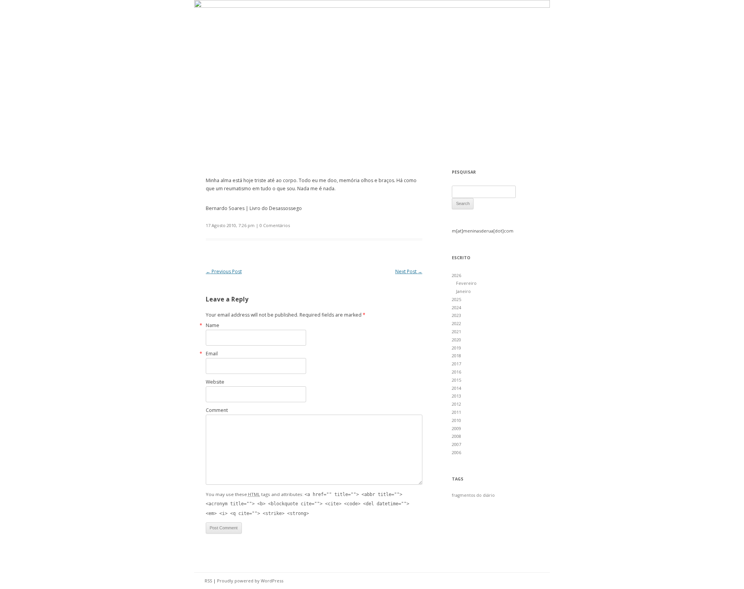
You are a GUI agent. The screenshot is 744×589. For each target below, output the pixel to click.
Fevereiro (466, 283)
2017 (456, 364)
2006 (456, 452)
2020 (456, 340)
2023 (456, 315)
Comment (217, 410)
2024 (456, 307)
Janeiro (463, 291)
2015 (456, 380)
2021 (456, 331)
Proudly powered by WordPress (250, 581)
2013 (456, 396)
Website (215, 382)
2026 (456, 275)
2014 (456, 388)
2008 (456, 436)
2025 (456, 299)
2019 (456, 348)
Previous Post (224, 271)
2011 (456, 412)
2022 (456, 323)
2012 (456, 404)
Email (212, 353)
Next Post (408, 271)
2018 (456, 355)
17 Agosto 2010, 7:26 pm (230, 225)
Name (212, 325)
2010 (456, 420)
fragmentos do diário (473, 495)
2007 (456, 444)
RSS (208, 581)
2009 (456, 428)
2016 (456, 372)
